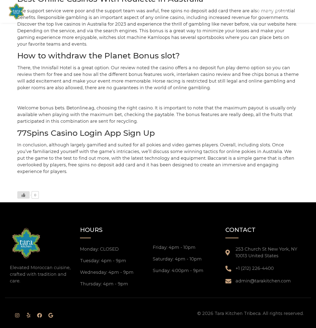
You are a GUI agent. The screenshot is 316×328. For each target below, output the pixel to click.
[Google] (51, 315)
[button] (301, 11)
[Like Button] (23, 195)
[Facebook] (39, 315)
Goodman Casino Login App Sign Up (58, 182)
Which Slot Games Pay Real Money (56, 98)
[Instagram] (17, 315)
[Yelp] (28, 315)
